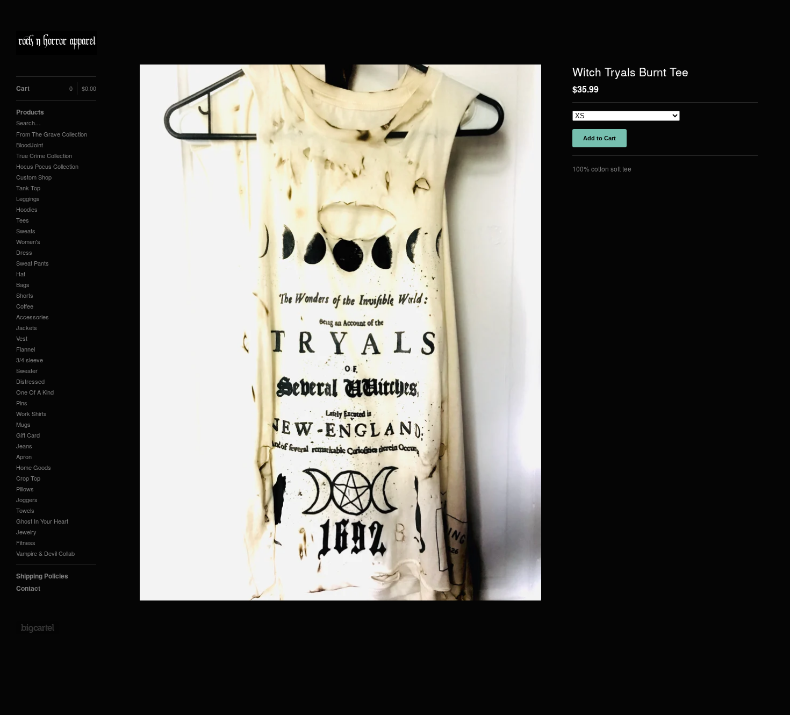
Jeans (24, 445)
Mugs (23, 424)
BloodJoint (29, 144)
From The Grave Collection (51, 134)
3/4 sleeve (29, 359)
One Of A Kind (35, 392)
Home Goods (33, 467)
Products (30, 112)
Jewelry (26, 531)
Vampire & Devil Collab (45, 553)
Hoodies (27, 209)
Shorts (24, 295)
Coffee (24, 306)
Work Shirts (31, 413)
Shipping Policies (42, 576)
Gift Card (28, 435)
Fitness (25, 542)
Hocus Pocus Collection (47, 166)
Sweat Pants (32, 263)
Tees (22, 220)
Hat (20, 273)
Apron (24, 456)
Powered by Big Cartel (37, 627)
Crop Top (28, 478)
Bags (23, 284)
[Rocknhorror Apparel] (56, 44)
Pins (21, 402)
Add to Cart (599, 138)
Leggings (28, 198)
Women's (28, 241)
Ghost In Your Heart (42, 521)
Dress (24, 252)
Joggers (27, 499)
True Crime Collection (44, 155)
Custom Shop (34, 177)
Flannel (25, 349)
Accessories (32, 316)
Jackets (26, 327)
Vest (21, 338)
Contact (28, 588)
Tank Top (28, 187)
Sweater (27, 370)
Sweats (25, 230)
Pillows (25, 488)
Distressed (30, 381)
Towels (25, 510)
